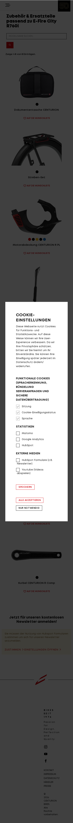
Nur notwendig (29, 508)
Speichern (25, 487)
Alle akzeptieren (30, 500)
